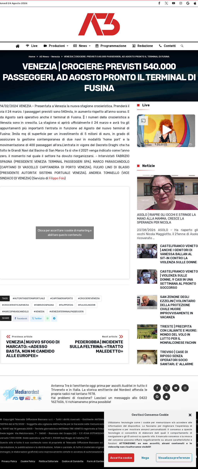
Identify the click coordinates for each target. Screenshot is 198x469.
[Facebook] (159, 3)
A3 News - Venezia (49, 56)
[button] (190, 415)
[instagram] (181, 3)
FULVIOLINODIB (87, 305)
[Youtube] (173, 3)
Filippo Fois (57, 178)
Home (32, 56)
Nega (145, 458)
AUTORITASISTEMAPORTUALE (29, 298)
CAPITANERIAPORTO (62, 298)
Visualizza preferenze (174, 458)
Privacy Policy (9, 461)
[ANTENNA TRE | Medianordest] (99, 13)
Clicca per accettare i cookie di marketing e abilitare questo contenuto (65, 233)
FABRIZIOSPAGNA (45, 305)
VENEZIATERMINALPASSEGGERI (67, 311)
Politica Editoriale (48, 461)
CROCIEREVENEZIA (90, 298)
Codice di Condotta (72, 461)
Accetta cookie (121, 458)
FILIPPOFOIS (67, 305)
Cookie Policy (28, 461)
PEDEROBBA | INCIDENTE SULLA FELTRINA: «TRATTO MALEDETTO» (96, 344)
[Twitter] (166, 3)
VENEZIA (39, 311)
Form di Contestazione (99, 461)
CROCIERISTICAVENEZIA (16, 305)
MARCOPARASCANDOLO (16, 311)
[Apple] (195, 3)
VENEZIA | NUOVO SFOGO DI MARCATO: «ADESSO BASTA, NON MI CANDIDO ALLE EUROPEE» (33, 346)
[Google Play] (188, 3)
